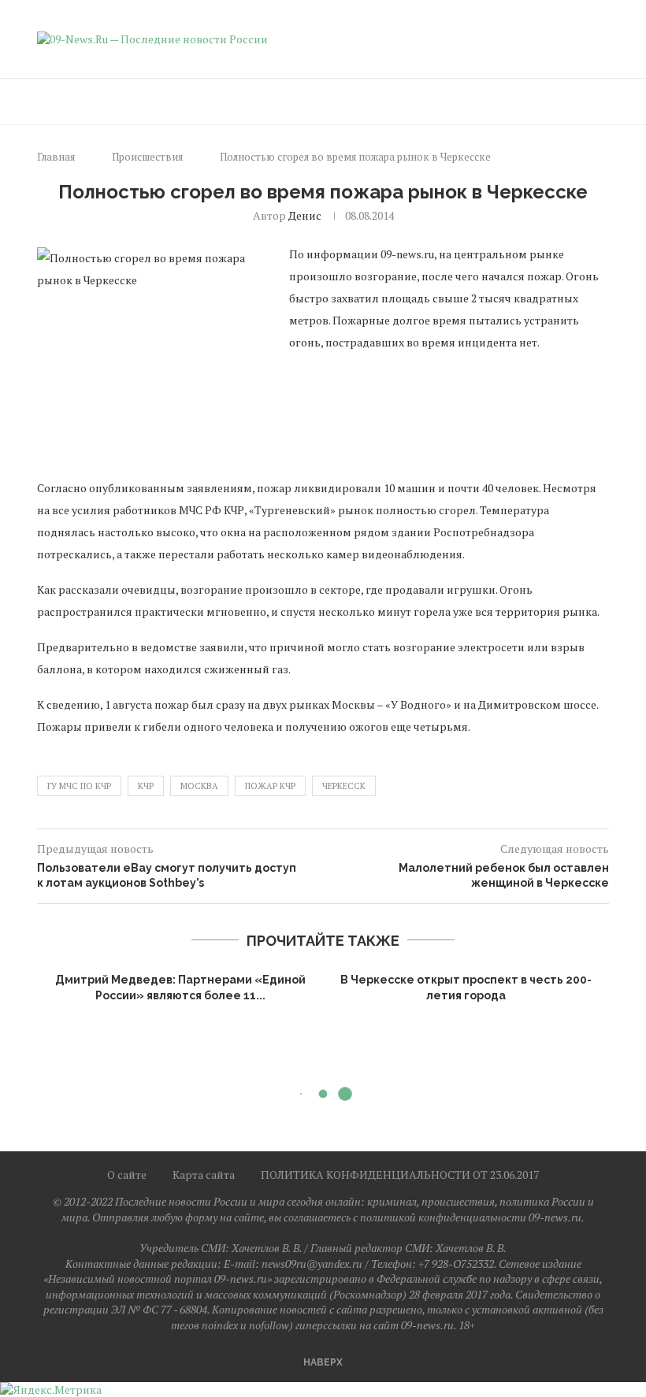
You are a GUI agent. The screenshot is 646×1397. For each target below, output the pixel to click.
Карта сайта (204, 1174)
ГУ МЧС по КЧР (79, 785)
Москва (199, 785)
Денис (304, 215)
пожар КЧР (270, 785)
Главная (56, 157)
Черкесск (344, 785)
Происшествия (147, 157)
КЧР (146, 785)
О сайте (127, 1174)
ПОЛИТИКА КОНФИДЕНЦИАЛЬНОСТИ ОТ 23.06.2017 (400, 1174)
